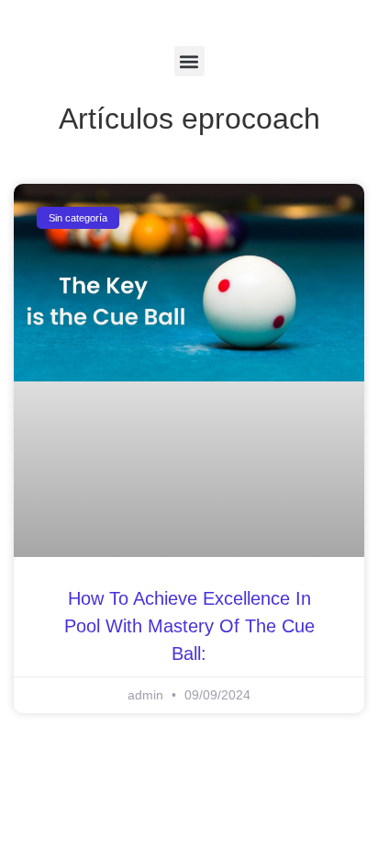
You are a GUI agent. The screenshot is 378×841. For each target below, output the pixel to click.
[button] (189, 61)
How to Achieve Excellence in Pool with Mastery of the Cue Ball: (189, 626)
